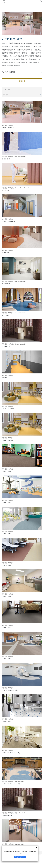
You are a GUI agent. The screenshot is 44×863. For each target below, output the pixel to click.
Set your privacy (20, 857)
